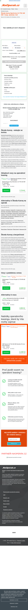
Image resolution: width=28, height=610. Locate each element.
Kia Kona (12, 218)
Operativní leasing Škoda (20, 479)
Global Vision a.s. (13, 540)
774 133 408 (16, 67)
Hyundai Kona (11, 216)
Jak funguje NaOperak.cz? (20, 96)
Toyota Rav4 (14, 214)
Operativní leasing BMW (7, 482)
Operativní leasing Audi (16, 482)
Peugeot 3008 (15, 213)
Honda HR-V (13, 210)
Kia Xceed (7, 218)
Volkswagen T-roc (17, 216)
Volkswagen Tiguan (21, 214)
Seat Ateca (3, 214)
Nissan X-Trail (4, 213)
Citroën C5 (3, 210)
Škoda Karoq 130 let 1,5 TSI (9, 180)
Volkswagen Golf (22, 229)
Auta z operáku (14, 483)
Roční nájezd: (5, 45)
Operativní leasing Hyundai (7, 480)
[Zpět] (2, 9)
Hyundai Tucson (19, 210)
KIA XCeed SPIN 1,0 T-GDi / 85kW (11, 300)
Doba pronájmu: (17, 45)
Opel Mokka (9, 213)
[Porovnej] (9, 70)
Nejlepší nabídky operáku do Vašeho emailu (14, 434)
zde (14, 597)
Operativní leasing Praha (7, 484)
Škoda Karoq (9, 229)
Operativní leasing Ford (18, 480)
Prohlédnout (6, 189)
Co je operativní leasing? (8, 96)
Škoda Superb (16, 229)
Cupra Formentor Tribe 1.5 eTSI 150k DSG (13, 279)
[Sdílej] (18, 70)
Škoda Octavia (4, 229)
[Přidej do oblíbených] (14, 70)
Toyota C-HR (8, 214)
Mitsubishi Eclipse (15, 211)
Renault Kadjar (22, 213)
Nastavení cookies (21, 540)
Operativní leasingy (21, 483)
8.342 (2, 223)
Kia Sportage (8, 211)
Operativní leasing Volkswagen (8, 479)
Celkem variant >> (21, 50)
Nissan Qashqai (22, 211)
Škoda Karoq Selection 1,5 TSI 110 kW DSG (14, 344)
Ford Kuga (8, 210)
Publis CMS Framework (16, 542)
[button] (26, 457)
